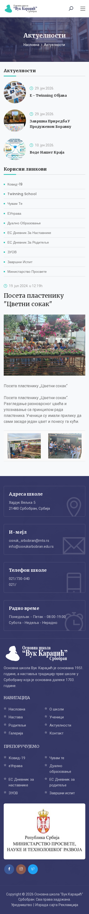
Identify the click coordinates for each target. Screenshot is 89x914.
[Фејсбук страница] (9, 869)
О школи (56, 709)
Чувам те (14, 203)
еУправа (14, 213)
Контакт (56, 733)
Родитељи (17, 725)
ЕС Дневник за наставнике (29, 232)
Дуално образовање (24, 223)
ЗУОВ (12, 252)
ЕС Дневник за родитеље (28, 242)
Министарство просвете (27, 271)
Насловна (31, 45)
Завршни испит (19, 262)
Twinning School (22, 194)
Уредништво (21, 905)
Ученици (56, 717)
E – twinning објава (48, 95)
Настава (16, 717)
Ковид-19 (14, 184)
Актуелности (60, 725)
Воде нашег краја (47, 152)
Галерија (16, 733)
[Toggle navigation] (82, 9)
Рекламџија (68, 905)
